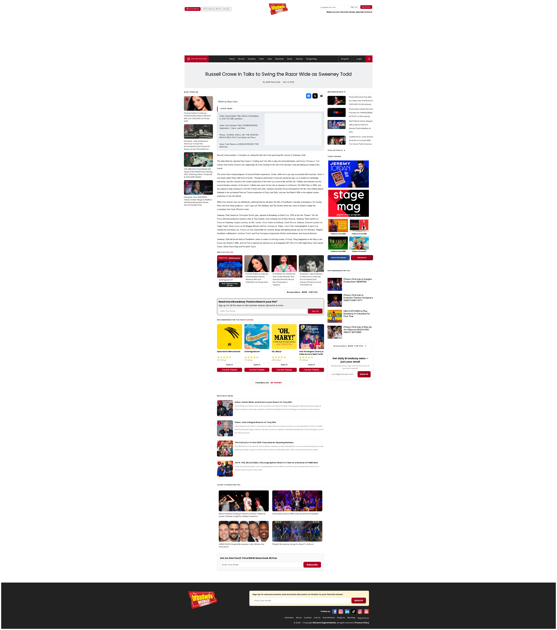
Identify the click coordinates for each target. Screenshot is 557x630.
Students (279, 58)
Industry (252, 58)
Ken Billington (309, 230)
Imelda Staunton (234, 165)
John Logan (249, 206)
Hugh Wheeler (237, 209)
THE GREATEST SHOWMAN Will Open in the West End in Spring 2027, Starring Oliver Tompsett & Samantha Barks (198, 166)
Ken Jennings (269, 226)
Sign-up (354, 7)
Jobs (269, 58)
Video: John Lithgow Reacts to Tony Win (255, 422)
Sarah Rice (289, 222)
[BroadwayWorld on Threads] (360, 611)
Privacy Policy (362, 622)
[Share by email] (321, 96)
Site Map (351, 617)
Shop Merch (194, 9)
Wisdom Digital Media (324, 622)
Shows (241, 58)
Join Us (317, 617)
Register (345, 58)
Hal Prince (247, 243)
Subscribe (312, 564)
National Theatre (246, 192)
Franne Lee (244, 230)
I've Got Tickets (229, 370)
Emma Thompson (307, 161)
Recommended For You (339, 271)
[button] (369, 58)
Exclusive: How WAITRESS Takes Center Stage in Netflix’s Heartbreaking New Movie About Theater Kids (198, 194)
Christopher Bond (246, 215)
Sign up (364, 374)
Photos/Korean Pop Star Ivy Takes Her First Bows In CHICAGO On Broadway (361, 101)
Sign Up (358, 600)
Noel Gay (271, 181)
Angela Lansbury (241, 222)
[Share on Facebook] (308, 96)
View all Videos (335, 150)
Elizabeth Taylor (249, 246)
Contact (307, 617)
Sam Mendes (227, 202)
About (299, 617)
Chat (261, 58)
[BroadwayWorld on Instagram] (340, 611)
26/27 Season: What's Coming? (216, 9)
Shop (289, 58)
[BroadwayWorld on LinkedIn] (347, 611)
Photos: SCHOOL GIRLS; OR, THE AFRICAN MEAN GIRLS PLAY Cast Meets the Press (239, 136)
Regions (341, 617)
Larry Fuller (289, 226)
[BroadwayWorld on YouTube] (366, 611)
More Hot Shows (338, 257)
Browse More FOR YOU (302, 292)
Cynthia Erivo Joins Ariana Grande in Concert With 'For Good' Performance (361, 140)
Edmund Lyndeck (312, 222)
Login (359, 58)
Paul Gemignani (262, 233)
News (232, 58)
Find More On (268, 382)
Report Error (363, 618)
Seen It (229, 364)
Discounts (362, 257)
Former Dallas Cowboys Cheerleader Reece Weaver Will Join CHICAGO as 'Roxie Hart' (197, 110)
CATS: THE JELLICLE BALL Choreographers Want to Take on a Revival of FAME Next (276, 462)
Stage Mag (311, 58)
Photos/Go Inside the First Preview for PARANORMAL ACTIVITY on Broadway (361, 113)
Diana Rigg (233, 246)
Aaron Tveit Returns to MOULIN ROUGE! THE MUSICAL (239, 145)
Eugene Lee (313, 226)
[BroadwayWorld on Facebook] (334, 611)
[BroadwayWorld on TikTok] (353, 611)
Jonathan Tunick (244, 233)
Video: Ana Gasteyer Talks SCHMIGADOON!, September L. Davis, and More (239, 126)
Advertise (289, 617)
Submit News (329, 617)
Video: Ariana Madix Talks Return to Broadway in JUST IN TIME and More (239, 117)
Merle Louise (234, 226)
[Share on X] (315, 96)
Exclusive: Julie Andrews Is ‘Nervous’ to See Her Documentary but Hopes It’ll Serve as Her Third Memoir (197, 138)
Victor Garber (267, 222)
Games (299, 58)
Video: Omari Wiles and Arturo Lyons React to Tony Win (263, 402)
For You (229, 252)
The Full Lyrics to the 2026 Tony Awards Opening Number (264, 442)
